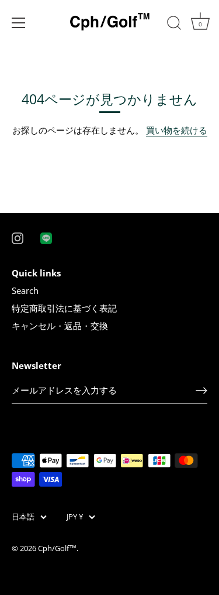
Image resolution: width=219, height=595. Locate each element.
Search (25, 290)
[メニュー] (19, 23)
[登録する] (201, 390)
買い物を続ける (176, 130)
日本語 (23, 517)
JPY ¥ (75, 517)
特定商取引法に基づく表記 (64, 308)
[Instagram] (17, 237)
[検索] (174, 24)
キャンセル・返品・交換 (60, 325)
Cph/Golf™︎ (57, 548)
